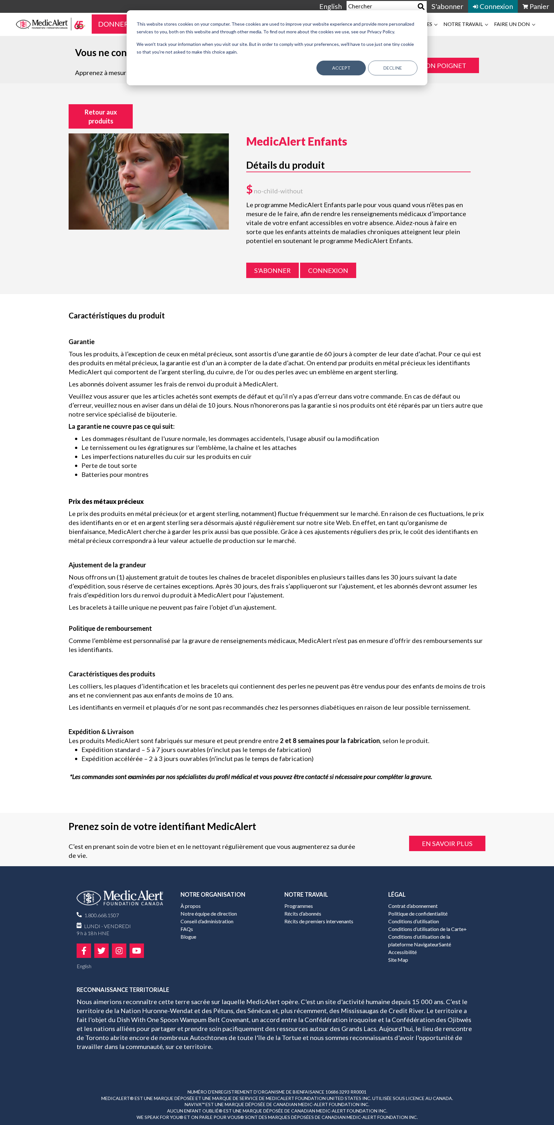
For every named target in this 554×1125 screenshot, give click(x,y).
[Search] (421, 6)
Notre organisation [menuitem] (212, 894)
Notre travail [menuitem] (463, 24)
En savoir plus (447, 843)
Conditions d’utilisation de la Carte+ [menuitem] (427, 929)
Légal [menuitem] (397, 894)
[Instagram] (119, 950)
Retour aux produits (100, 116)
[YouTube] (137, 950)
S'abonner (272, 270)
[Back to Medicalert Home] (120, 900)
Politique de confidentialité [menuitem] (418, 913)
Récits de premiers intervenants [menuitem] (318, 921)
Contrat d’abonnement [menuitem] (413, 906)
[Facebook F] (84, 950)
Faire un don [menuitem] (512, 24)
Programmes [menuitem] (298, 906)
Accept (341, 68)
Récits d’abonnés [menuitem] (302, 913)
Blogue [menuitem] (188, 937)
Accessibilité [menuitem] (402, 952)
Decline (392, 68)
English (330, 6)
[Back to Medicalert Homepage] (50, 24)
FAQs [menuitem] (186, 929)
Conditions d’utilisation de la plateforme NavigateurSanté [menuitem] (419, 940)
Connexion (328, 270)
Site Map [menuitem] (398, 960)
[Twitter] (101, 950)
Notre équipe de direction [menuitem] (208, 913)
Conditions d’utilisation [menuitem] (413, 921)
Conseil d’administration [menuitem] (206, 921)
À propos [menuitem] (190, 906)
